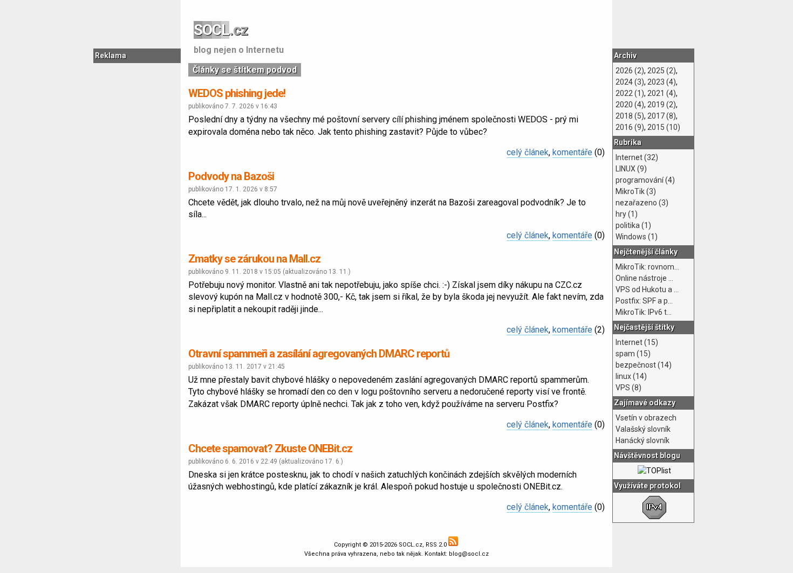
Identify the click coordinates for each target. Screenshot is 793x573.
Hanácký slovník (642, 440)
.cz (221, 30)
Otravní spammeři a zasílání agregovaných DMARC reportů (318, 353)
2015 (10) (663, 127)
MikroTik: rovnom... (647, 267)
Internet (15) (637, 342)
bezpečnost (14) (644, 365)
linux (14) (631, 376)
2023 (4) (661, 82)
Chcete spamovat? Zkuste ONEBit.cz (270, 448)
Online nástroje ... (644, 278)
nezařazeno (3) (642, 202)
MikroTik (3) (636, 191)
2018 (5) (630, 116)
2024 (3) (630, 82)
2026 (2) (630, 70)
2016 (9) (630, 127)
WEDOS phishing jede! (236, 93)
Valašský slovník (643, 429)
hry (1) (627, 214)
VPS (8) (628, 387)
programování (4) (645, 180)
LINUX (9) (631, 168)
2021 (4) (661, 93)
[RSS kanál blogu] (453, 544)
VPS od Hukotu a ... (647, 289)
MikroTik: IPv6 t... (644, 312)
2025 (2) (661, 70)
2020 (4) (630, 104)
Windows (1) (637, 236)
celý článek (528, 152)
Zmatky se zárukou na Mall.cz (254, 258)
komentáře (572, 152)
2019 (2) (661, 104)
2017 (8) (661, 116)
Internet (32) (637, 157)
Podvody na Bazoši (231, 176)
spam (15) (633, 353)
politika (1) (633, 225)
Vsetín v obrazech (646, 417)
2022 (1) (630, 93)
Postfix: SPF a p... (644, 300)
